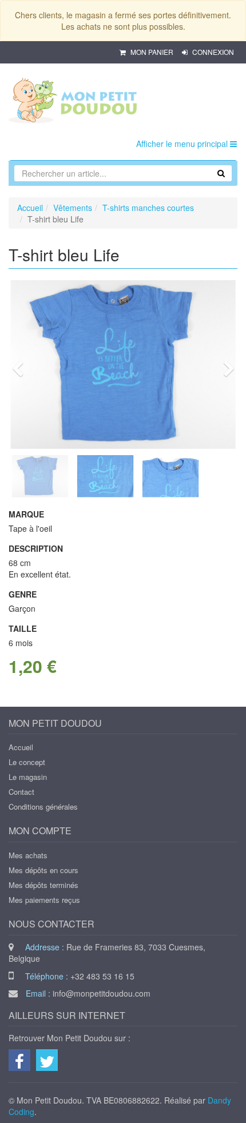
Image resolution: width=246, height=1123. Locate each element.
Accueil (30, 207)
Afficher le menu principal (183, 143)
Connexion (212, 52)
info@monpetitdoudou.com (101, 993)
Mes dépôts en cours (43, 870)
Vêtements (72, 207)
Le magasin (28, 776)
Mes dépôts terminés (43, 884)
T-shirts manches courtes (148, 207)
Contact (21, 791)
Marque (26, 514)
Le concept (27, 761)
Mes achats (28, 855)
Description (36, 548)
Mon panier (152, 52)
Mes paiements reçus (44, 899)
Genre (23, 594)
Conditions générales (43, 806)
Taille (23, 628)
